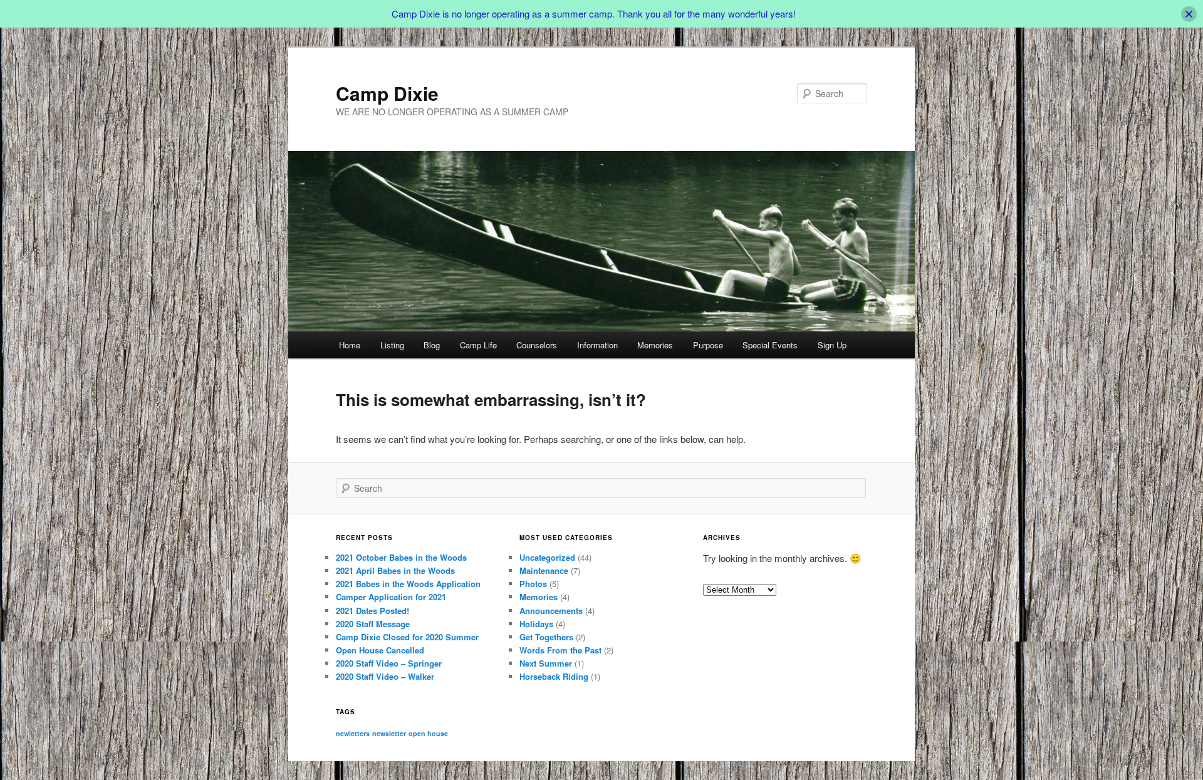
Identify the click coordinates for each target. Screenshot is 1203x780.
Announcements (551, 610)
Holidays (536, 624)
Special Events (770, 345)
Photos (533, 584)
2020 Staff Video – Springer (389, 663)
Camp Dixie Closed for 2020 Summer (407, 637)
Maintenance (543, 570)
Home (349, 345)
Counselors (536, 345)
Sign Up (832, 345)
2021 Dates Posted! (372, 610)
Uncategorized (547, 557)
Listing (392, 345)
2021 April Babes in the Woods (395, 570)
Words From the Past (560, 650)
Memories (655, 345)
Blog (432, 345)
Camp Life (478, 345)
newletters (353, 733)
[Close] (1189, 14)
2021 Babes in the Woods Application (408, 584)
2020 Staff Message (373, 624)
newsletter (389, 733)
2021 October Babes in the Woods (401, 557)
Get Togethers (546, 637)
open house (428, 733)
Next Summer (545, 663)
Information (597, 345)
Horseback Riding (553, 676)
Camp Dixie (387, 93)
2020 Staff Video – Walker (385, 676)
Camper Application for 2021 (391, 597)
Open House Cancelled (380, 650)
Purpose (708, 345)
